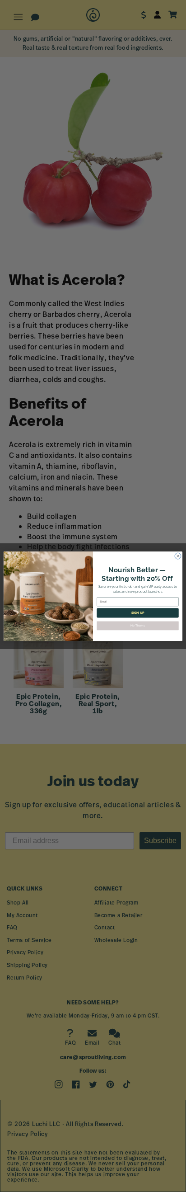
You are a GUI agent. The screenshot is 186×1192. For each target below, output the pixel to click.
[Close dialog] (178, 556)
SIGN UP (137, 612)
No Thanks (137, 625)
